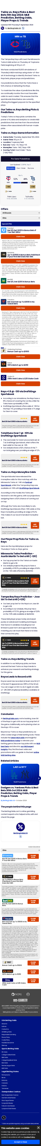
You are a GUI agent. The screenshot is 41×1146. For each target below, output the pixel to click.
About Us (4, 1024)
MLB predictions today (10, 740)
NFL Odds (4, 1052)
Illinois (3, 1077)
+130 (33, 187)
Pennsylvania (6, 1075)
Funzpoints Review (7, 1103)
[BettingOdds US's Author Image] (20, 827)
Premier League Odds (8, 1065)
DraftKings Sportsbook (29, 488)
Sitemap (4, 1045)
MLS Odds (5, 1063)
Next (38, 778)
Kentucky (4, 1080)
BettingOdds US (14, 28)
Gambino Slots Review (9, 1098)
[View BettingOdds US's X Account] (23, 28)
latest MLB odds (17, 737)
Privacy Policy (6, 1037)
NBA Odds (5, 1057)
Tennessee (5, 1088)
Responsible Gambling (9, 1034)
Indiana (4, 1086)
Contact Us (5, 1029)
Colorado (5, 1083)
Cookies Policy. (29, 1137)
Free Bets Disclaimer (8, 1043)
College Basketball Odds (9, 1060)
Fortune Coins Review (8, 1106)
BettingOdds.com (11, 718)
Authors (4, 1026)
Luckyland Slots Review (9, 1108)
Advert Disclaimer (34, 846)
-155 (8, 187)
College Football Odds (8, 1055)
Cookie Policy (6, 1040)
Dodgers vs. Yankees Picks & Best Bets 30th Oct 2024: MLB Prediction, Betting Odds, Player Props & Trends (19, 791)
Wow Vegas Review (8, 1100)
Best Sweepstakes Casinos (10, 1095)
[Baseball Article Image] (20, 774)
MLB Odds (5, 1068)
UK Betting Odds (7, 1032)
